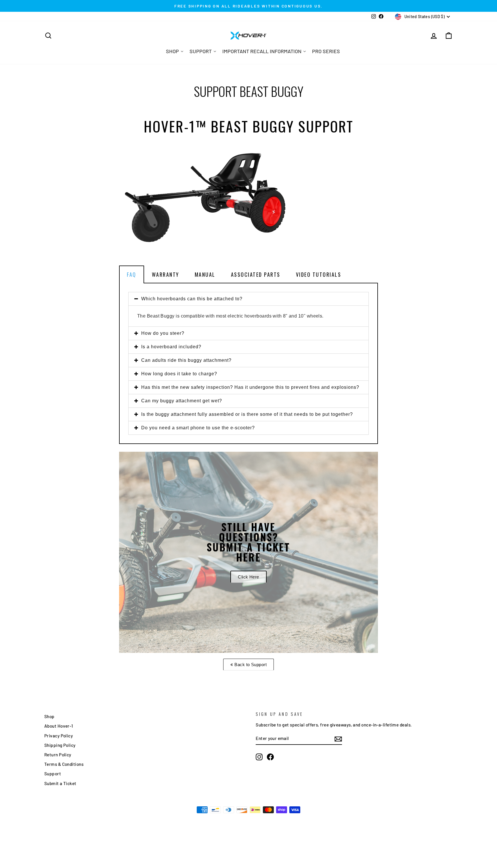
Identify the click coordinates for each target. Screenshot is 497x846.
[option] (248, 552)
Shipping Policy (60, 745)
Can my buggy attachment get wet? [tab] (181, 400)
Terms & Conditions (63, 764)
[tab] (248, 274)
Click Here (248, 576)
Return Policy (57, 754)
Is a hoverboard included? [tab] (171, 346)
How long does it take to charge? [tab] (179, 373)
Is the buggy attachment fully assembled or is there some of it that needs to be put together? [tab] (247, 414)
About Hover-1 (58, 725)
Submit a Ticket (60, 783)
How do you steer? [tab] (162, 333)
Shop (49, 716)
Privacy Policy (58, 735)
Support (52, 773)
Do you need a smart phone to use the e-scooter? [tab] (198, 427)
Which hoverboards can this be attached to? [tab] (191, 298)
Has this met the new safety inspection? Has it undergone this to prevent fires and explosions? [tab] (250, 387)
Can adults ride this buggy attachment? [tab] (186, 360)
